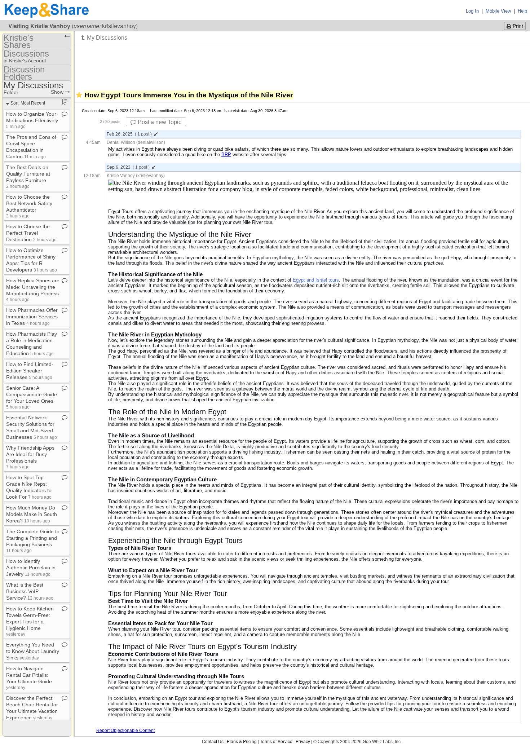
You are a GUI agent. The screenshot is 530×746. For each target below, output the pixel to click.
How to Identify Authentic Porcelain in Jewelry (31, 567)
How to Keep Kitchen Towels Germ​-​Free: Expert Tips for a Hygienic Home (30, 621)
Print (517, 26)
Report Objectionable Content (125, 730)
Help (522, 11)
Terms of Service (276, 741)
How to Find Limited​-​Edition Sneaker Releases (29, 370)
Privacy (303, 741)
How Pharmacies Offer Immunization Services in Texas (32, 316)
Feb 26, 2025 (129, 134)
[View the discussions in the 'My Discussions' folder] (104, 37)
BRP (226, 154)
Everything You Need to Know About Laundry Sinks (32, 651)
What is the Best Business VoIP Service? (29, 591)
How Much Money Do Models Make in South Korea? (31, 514)
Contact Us (213, 741)
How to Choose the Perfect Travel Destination (31, 233)
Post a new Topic (158, 122)
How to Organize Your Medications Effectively (32, 120)
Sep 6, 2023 (128, 167)
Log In (472, 11)
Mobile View (498, 11)
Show (58, 92)
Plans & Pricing (242, 741)
